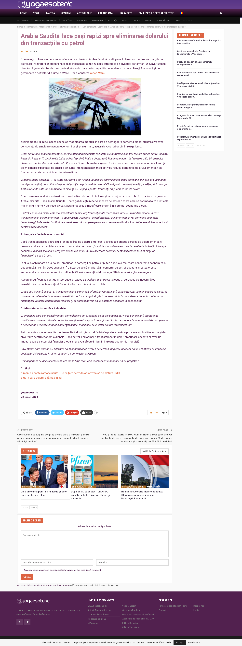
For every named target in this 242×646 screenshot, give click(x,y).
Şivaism (66, 13)
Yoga (36, 13)
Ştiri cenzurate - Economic (33, 487)
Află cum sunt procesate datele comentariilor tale (94, 585)
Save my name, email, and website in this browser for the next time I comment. (62, 570)
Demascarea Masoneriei (45, 20)
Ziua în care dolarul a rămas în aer (41, 377)
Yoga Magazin (129, 606)
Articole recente (184, 20)
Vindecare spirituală (97, 619)
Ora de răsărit (163, 20)
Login (148, 20)
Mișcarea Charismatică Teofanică (138, 614)
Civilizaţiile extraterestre (156, 13)
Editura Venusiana (130, 627)
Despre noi (82, 20)
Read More (194, 642)
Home (23, 13)
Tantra (50, 13)
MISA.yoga (93, 623)
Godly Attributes (101, 614)
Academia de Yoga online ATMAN (138, 618)
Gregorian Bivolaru (131, 610)
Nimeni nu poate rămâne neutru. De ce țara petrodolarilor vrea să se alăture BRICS (71, 373)
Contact (136, 20)
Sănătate (126, 13)
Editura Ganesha (130, 623)
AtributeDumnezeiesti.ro (99, 610)
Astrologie (84, 13)
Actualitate (23, 20)
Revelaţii (112, 20)
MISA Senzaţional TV (97, 606)
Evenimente (97, 20)
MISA (124, 20)
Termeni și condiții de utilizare (173, 606)
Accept (179, 642)
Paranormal (106, 13)
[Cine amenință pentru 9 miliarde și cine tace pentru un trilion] (44, 471)
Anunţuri (67, 20)
